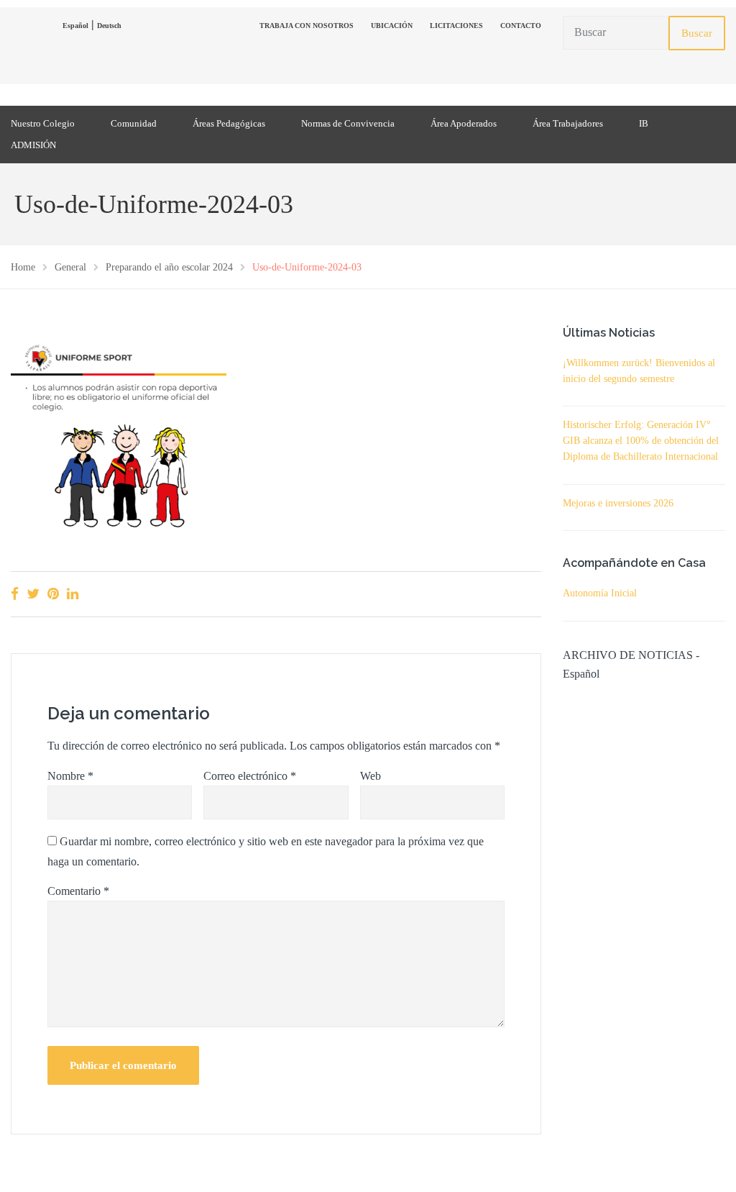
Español (75, 25)
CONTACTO (520, 25)
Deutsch (109, 25)
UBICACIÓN (392, 25)
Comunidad (134, 123)
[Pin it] (53, 593)
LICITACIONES (456, 25)
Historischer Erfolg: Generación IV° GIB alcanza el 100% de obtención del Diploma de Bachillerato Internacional (641, 440)
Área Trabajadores (568, 123)
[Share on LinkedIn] (72, 593)
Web (370, 776)
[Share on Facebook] (15, 593)
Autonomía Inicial (600, 593)
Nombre (70, 776)
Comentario (78, 891)
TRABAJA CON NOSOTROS (306, 25)
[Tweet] (33, 593)
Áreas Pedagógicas (229, 123)
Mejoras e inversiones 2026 (618, 503)
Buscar (696, 33)
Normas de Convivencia (348, 123)
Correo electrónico (249, 776)
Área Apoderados (464, 123)
